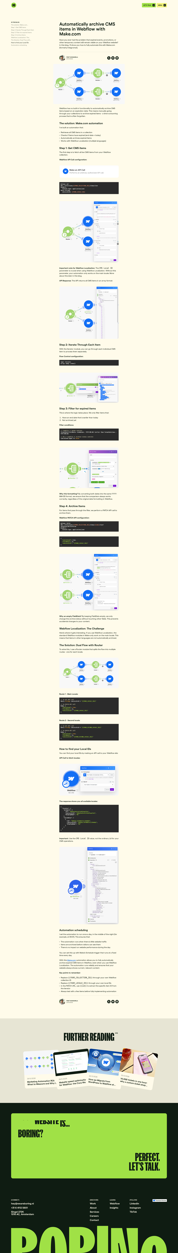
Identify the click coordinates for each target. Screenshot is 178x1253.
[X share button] (109, 58)
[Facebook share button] (113, 58)
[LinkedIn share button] (117, 58)
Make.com (71, 960)
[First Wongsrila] (62, 1002)
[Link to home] (13, 5)
